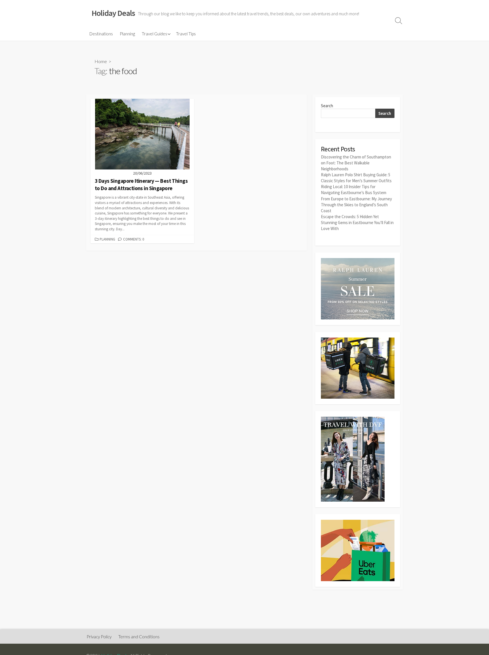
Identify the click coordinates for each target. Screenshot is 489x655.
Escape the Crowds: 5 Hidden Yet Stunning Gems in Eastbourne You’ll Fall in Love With (357, 222)
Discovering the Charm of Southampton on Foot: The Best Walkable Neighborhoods (356, 162)
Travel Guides (154, 33)
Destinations (101, 33)
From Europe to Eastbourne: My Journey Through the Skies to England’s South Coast (356, 204)
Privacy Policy (99, 636)
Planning (127, 33)
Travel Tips (186, 33)
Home (101, 61)
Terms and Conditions (139, 636)
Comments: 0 (133, 239)
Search (327, 105)
